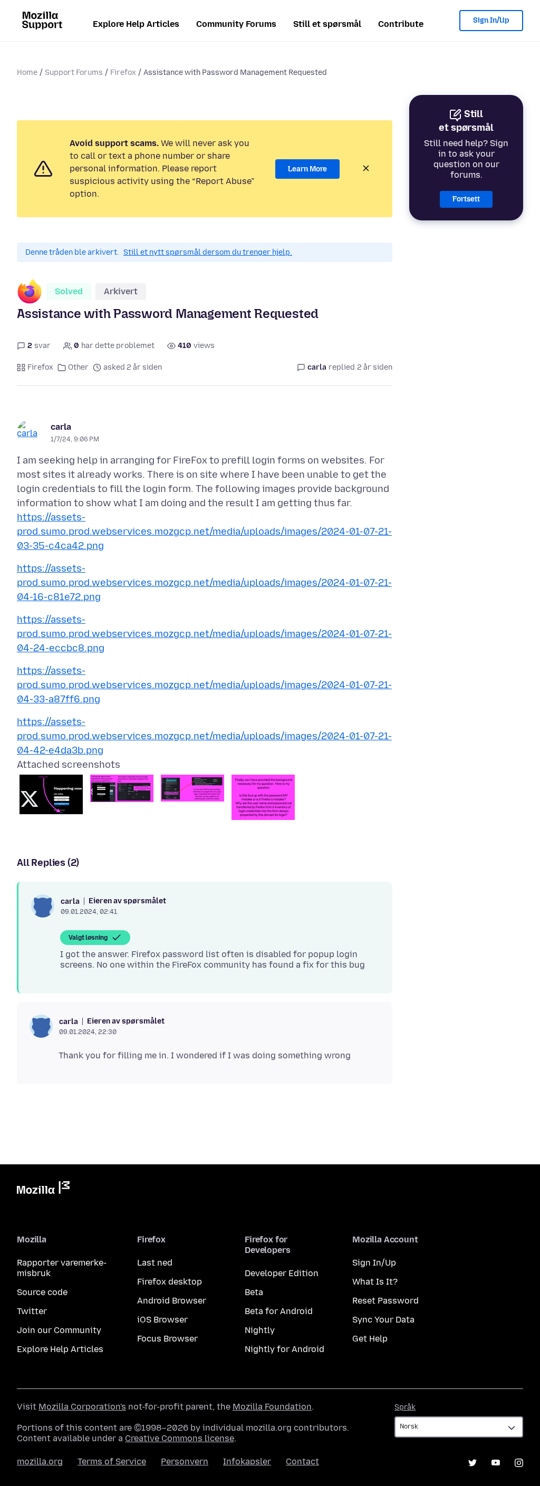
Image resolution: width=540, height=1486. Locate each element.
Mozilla (43, 1189)
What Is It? (375, 1282)
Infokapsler (247, 1461)
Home (27, 72)
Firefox (123, 72)
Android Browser (171, 1301)
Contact (302, 1461)
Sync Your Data (383, 1320)
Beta (254, 1292)
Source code (42, 1292)
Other (78, 367)
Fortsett (466, 199)
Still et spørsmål (327, 24)
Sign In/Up (491, 20)
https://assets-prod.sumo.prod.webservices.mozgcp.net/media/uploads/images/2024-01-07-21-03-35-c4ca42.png (204, 532)
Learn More (307, 169)
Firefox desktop (169, 1282)
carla (61, 427)
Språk (405, 1407)
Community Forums (236, 24)
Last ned (154, 1263)
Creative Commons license (179, 1438)
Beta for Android (279, 1311)
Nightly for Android (284, 1349)
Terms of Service (112, 1461)
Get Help (370, 1339)
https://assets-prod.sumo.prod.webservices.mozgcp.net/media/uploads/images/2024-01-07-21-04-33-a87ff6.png (204, 685)
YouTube (495, 1463)
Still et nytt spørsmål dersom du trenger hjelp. (207, 252)
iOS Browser (162, 1320)
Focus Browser (167, 1339)
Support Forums (74, 72)
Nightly (260, 1330)
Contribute (400, 24)
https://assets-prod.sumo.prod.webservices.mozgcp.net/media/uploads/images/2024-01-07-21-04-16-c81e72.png (204, 583)
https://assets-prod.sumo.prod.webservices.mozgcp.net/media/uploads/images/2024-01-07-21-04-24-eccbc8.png (204, 634)
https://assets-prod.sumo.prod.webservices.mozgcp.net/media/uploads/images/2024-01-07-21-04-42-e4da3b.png (204, 736)
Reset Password (385, 1301)
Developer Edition (282, 1273)
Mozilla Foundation (272, 1407)
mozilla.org (40, 1461)
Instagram (519, 1463)
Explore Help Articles (136, 24)
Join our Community (59, 1330)
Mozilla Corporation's (82, 1407)
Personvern (184, 1461)
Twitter (32, 1311)
